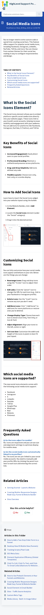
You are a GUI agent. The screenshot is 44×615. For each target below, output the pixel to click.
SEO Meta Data (13, 553)
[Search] (39, 14)
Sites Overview (13, 499)
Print (9, 530)
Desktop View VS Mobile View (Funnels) (22, 546)
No (17, 512)
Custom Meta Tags (14, 595)
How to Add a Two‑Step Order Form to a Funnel (23, 541)
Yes (28, 512)
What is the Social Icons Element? (20, 73)
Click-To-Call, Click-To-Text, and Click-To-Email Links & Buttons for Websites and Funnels (22, 564)
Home (13, 613)
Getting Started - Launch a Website (21, 487)
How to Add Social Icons (16, 78)
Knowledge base (26, 613)
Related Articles (13, 87)
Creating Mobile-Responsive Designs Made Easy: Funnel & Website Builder (22, 493)
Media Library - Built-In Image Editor (21, 599)
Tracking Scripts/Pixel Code (18, 550)
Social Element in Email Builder (19, 588)
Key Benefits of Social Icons (18, 75)
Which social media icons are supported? (23, 82)
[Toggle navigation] (3, 9)
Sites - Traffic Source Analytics (19, 591)
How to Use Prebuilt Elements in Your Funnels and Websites (22, 576)
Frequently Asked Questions (18, 85)
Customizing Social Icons (17, 80)
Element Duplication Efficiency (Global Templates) (22, 558)
